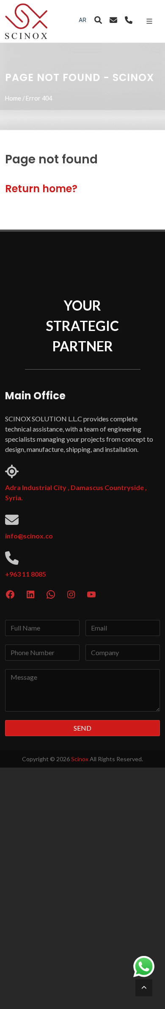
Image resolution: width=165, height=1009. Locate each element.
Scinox (79, 758)
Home (13, 98)
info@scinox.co (29, 536)
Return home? (41, 189)
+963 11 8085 (25, 574)
